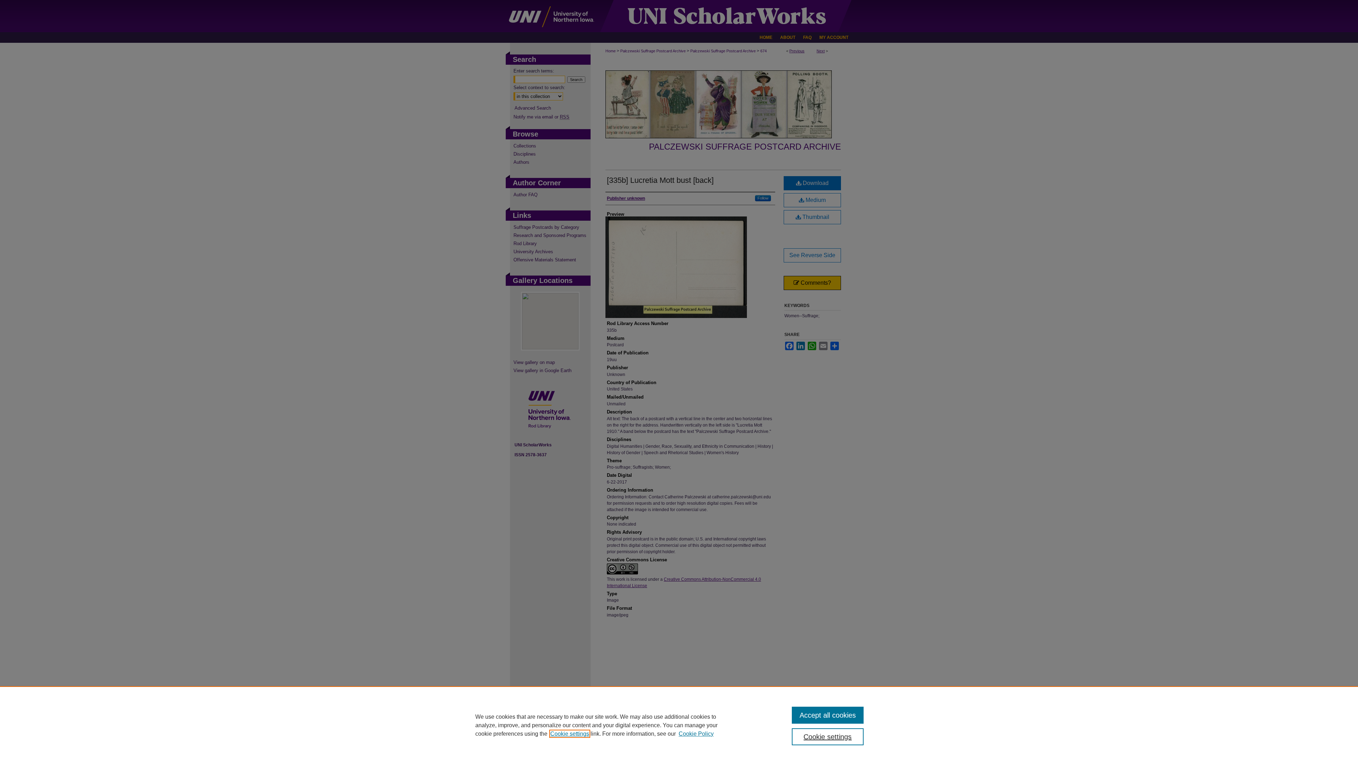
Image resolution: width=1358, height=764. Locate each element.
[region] (679, 725)
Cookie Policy (696, 734)
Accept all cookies (828, 715)
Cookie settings (569, 734)
